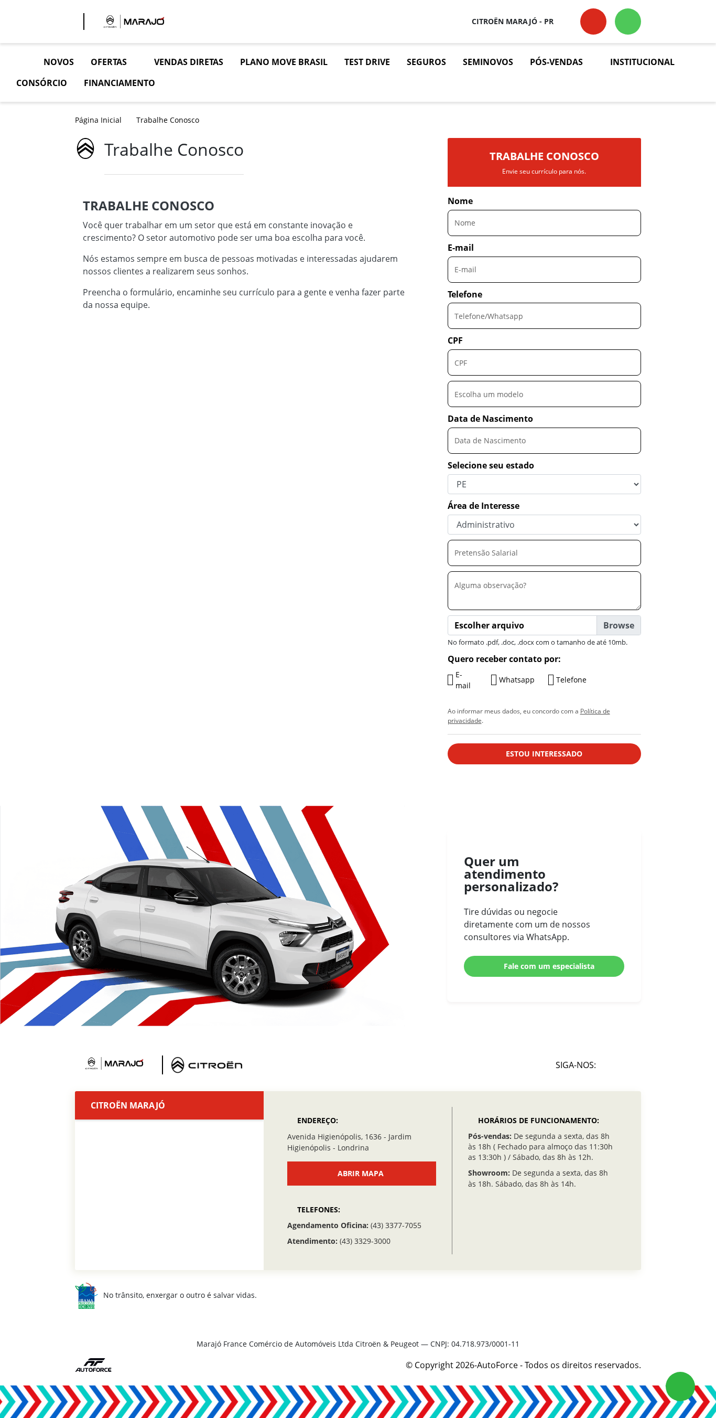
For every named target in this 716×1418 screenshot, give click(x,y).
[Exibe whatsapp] (680, 1386)
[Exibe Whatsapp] (628, 21)
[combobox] (544, 394)
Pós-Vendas (556, 62)
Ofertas (109, 62)
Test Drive (367, 62)
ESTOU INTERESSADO (544, 754)
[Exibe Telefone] (593, 21)
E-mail (461, 247)
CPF (455, 340)
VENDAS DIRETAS (188, 62)
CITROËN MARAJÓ (128, 1105)
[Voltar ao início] (21, 62)
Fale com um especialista (549, 966)
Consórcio (41, 83)
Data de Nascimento (490, 418)
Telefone (465, 294)
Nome (460, 201)
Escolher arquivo (489, 625)
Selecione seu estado (491, 465)
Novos (59, 62)
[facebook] (630, 1065)
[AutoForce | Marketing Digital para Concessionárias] (93, 1364)
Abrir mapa (361, 1173)
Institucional (642, 62)
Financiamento (119, 83)
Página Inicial (98, 120)
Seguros (426, 62)
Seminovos (488, 62)
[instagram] (607, 1065)
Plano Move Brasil (284, 62)
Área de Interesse (483, 505)
